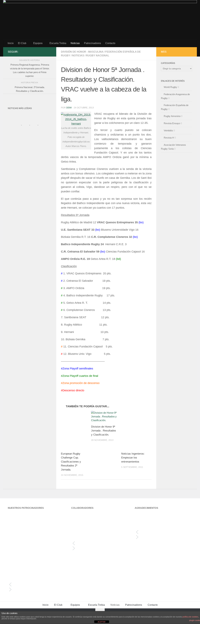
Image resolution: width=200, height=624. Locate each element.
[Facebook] (50, 52)
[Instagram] (45, 52)
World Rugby (170, 87)
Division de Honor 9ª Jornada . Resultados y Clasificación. (103, 430)
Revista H (169, 137)
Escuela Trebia (58, 43)
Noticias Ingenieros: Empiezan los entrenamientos (133, 457)
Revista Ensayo (172, 123)
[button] (36, 584)
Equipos (37, 43)
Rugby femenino (172, 116)
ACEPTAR (101, 622)
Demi (69, 107)
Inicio (11, 43)
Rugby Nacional (97, 55)
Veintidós (168, 130)
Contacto (110, 43)
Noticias (75, 43)
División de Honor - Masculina (82, 51)
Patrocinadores (92, 43)
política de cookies (190, 617)
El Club (22, 43)
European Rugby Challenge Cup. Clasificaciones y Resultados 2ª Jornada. (71, 461)
